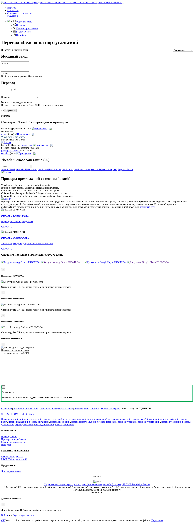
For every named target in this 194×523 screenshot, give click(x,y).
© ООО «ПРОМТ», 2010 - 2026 (17, 414)
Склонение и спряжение (14, 442)
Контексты (12, 10)
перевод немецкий (52, 419)
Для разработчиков (11, 471)
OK (3, 520)
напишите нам (147, 207)
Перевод (11, 7)
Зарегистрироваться (23, 515)
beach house (55, 169)
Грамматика (13, 16)
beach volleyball (109, 169)
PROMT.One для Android (14, 459)
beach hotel (43, 169)
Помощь (20, 25)
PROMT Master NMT (15, 237)
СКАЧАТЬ (6, 226)
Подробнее (157, 520)
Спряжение (20, 13)
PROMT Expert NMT (15, 215)
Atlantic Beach (8, 169)
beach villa (95, 169)
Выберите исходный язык (14, 50)
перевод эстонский (44, 424)
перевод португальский (83, 421)
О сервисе (6, 408)
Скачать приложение (27, 28)
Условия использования (25, 408)
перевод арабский (169, 419)
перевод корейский (60, 421)
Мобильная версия (110, 408)
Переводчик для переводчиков (17, 221)
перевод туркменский (149, 421)
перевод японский (64, 424)
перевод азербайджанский (145, 419)
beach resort (67, 169)
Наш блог (6, 444)
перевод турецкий (127, 421)
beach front (31, 169)
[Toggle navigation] (123, 3)
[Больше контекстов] (6, 142)
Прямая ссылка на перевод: (15, 350)
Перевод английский (12, 419)
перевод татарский (106, 421)
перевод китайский (39, 421)
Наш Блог (21, 35)
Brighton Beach (125, 169)
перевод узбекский (171, 421)
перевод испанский (97, 419)
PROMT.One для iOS (12, 456)
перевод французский (74, 419)
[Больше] (6, 172)
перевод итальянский (119, 419)
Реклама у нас (23, 31)
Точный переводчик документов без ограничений (27, 243)
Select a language (130, 408)
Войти (4, 515)
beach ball (21, 169)
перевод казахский (18, 421)
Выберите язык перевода (14, 76)
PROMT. (91, 2)
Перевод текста (9, 436)
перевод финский (24, 424)
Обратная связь (24, 21)
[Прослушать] (39, 128)
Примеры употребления (13, 439)
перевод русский (33, 419)
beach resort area (82, 169)
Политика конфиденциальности (56, 408)
